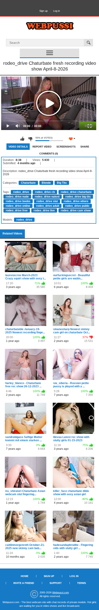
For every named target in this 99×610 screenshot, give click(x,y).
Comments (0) (48, 153)
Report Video (42, 146)
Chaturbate (28, 182)
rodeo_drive (21, 192)
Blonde (46, 182)
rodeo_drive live (44, 210)
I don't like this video (30, 138)
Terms (81, 583)
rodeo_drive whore (76, 201)
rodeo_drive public (77, 205)
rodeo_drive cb (45, 192)
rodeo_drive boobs (18, 201)
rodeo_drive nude (17, 196)
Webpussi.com (60, 592)
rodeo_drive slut (47, 201)
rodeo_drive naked (47, 196)
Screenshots (66, 146)
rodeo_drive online (18, 205)
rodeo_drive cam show (76, 210)
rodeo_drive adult (47, 205)
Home (24, 576)
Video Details (18, 146)
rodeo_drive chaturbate (76, 192)
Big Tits (62, 182)
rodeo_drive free (17, 210)
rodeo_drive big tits (78, 196)
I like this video (22, 138)
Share (84, 146)
